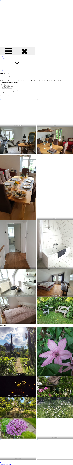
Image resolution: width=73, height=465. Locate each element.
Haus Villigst (6, 67)
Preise (3, 70)
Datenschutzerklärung (3, 462)
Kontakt (3, 69)
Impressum (2, 460)
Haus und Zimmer (5, 57)
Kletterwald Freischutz (8, 68)
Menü (33, 54)
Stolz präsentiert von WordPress (5, 464)
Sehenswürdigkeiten (5, 66)
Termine (3, 58)
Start (3, 56)
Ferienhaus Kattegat (3, 43)
